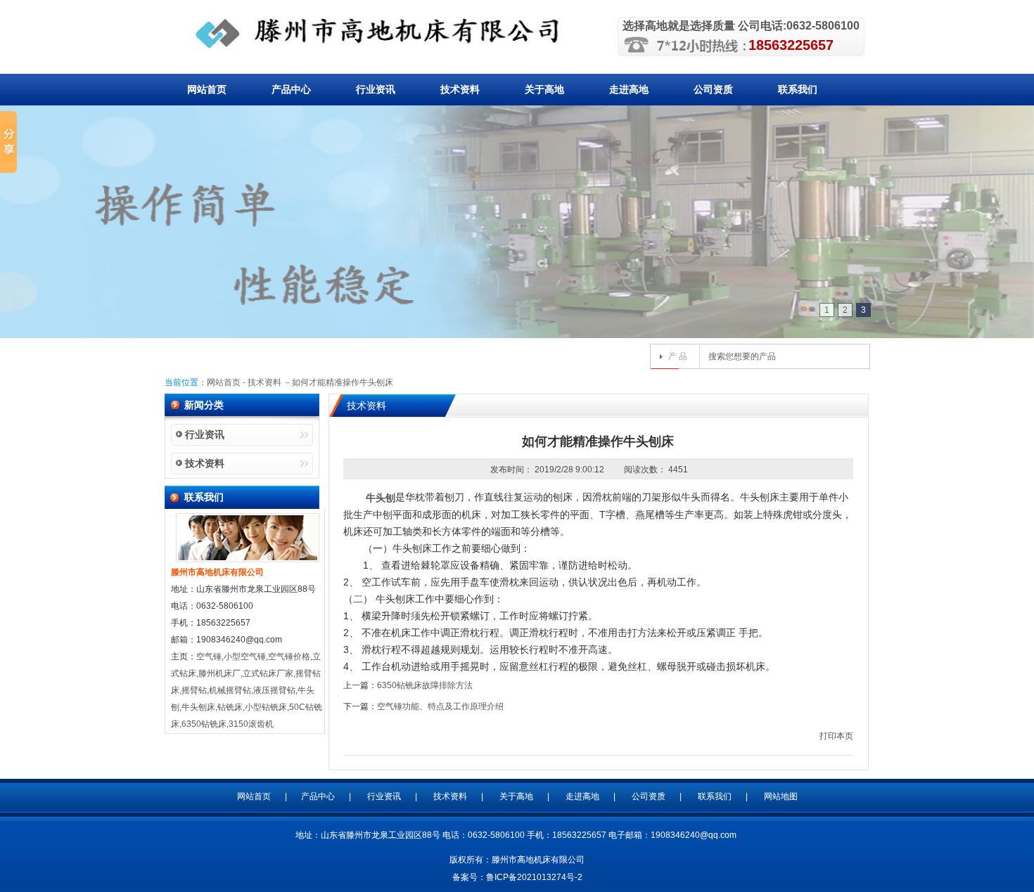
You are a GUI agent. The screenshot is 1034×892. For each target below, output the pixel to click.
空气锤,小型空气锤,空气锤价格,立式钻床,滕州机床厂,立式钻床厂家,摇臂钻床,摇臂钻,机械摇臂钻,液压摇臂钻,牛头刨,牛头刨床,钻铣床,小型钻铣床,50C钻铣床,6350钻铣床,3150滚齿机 (246, 690)
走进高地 (629, 89)
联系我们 (797, 89)
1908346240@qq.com (693, 835)
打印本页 (836, 736)
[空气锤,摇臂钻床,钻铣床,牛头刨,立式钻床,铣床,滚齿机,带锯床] (386, 33)
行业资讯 (375, 89)
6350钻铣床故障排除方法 (425, 685)
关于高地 (544, 89)
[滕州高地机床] (517, 231)
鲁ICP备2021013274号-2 (534, 877)
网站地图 (781, 796)
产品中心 (291, 89)
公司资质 (713, 89)
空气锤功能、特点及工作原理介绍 (440, 706)
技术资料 (460, 89)
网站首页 (206, 89)
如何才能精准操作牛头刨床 (342, 382)
